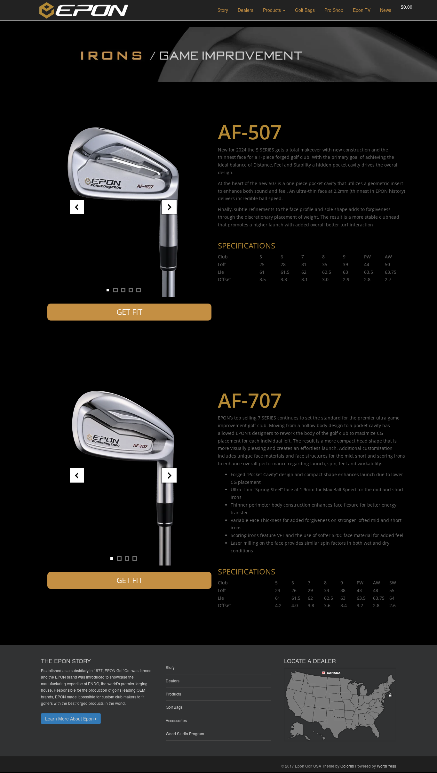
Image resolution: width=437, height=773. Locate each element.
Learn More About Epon (70, 718)
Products (173, 693)
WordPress (386, 766)
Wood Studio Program (185, 733)
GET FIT (129, 311)
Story (170, 667)
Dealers (172, 680)
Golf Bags (174, 707)
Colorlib (347, 766)
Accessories (176, 720)
